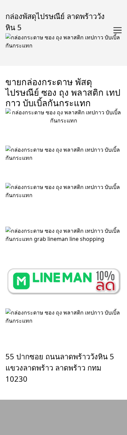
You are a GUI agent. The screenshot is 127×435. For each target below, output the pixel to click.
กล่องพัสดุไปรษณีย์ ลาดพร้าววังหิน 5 (55, 21)
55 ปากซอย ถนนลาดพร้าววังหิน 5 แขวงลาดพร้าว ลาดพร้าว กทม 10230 (59, 368)
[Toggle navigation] (117, 30)
